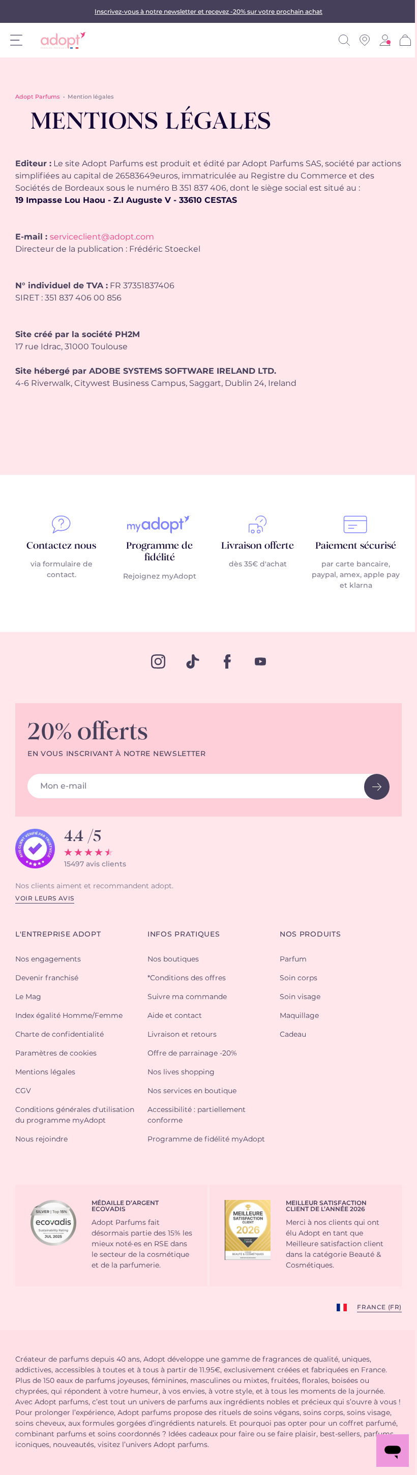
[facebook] (227, 661)
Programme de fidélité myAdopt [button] (206, 1139)
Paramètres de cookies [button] (56, 1053)
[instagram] (158, 661)
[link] (385, 40)
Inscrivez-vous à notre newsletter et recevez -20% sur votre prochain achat (208, 12)
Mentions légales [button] (45, 1072)
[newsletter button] (377, 787)
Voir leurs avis (44, 898)
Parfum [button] (293, 959)
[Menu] (16, 40)
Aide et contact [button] (174, 1015)
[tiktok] (192, 661)
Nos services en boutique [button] (191, 1091)
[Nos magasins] (364, 40)
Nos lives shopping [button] (181, 1072)
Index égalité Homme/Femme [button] (69, 1015)
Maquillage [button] (299, 1015)
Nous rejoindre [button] (41, 1139)
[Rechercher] (344, 40)
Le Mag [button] (28, 997)
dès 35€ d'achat (258, 564)
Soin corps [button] (298, 978)
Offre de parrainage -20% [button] (192, 1053)
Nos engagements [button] (48, 959)
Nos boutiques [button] (173, 959)
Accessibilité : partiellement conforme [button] (196, 1115)
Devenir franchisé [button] (46, 978)
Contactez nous (61, 546)
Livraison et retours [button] (182, 1034)
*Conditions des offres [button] (186, 978)
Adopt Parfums (37, 97)
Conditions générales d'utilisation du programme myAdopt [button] (74, 1115)
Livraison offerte (257, 546)
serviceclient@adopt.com (102, 237)
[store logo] (60, 40)
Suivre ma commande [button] (187, 997)
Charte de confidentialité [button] (59, 1034)
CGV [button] (23, 1091)
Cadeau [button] (293, 1034)
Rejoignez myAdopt (159, 576)
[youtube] (260, 661)
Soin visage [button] (300, 997)
